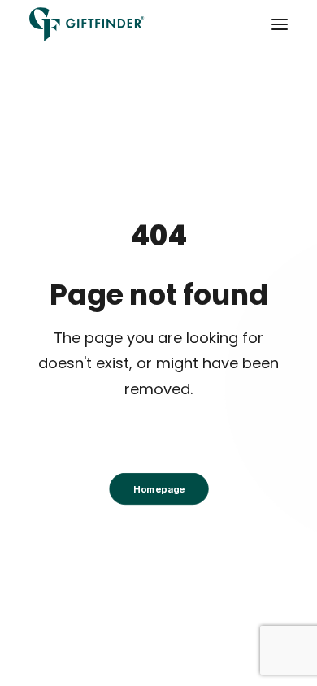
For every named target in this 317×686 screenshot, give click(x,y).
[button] (279, 24)
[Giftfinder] (87, 24)
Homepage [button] (158, 489)
